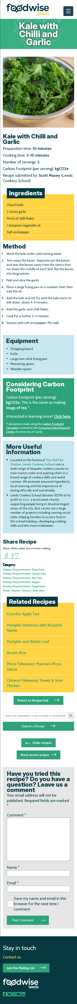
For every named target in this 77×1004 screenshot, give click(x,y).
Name (13, 867)
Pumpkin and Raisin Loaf (28, 641)
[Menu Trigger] (68, 11)
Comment (16, 815)
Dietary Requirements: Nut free (22, 578)
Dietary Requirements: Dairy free (23, 569)
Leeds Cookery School (39, 464)
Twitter (15, 556)
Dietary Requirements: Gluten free (24, 573)
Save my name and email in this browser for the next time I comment (40, 903)
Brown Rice (16, 652)
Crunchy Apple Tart (23, 613)
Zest (26, 500)
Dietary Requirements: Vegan (21, 582)
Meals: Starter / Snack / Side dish (23, 590)
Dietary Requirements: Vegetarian (24, 586)
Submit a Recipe (33, 726)
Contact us (12, 957)
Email (12, 883)
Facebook (7, 556)
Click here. (62, 416)
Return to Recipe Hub (33, 700)
